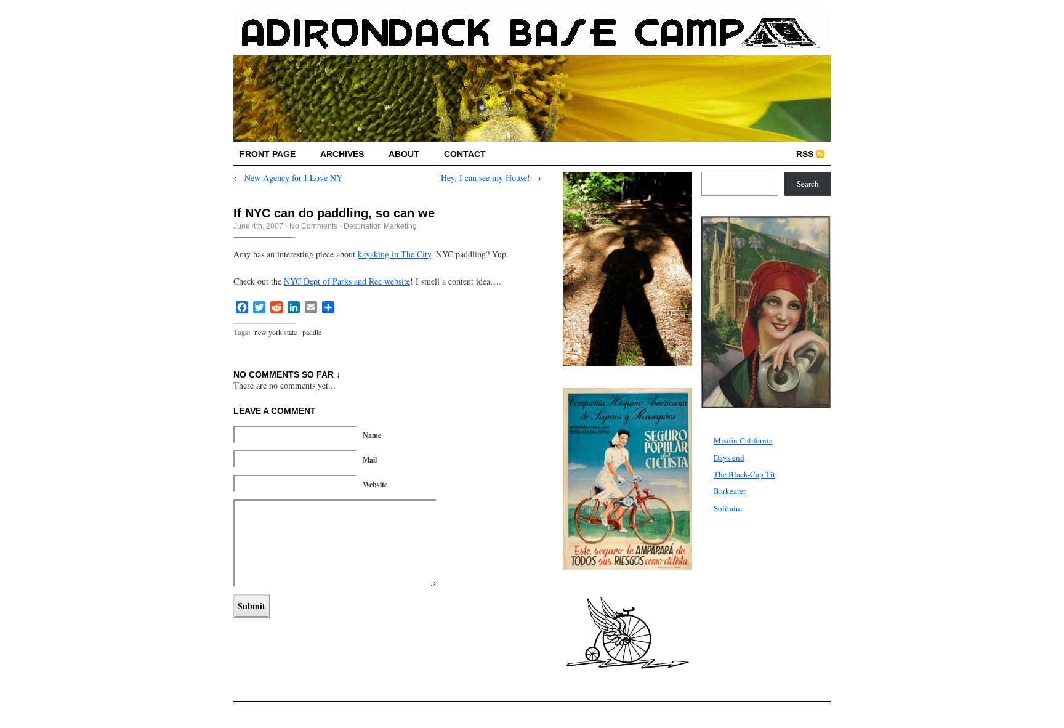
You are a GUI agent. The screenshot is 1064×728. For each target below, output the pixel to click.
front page (268, 154)
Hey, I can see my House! (485, 178)
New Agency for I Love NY (293, 178)
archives (342, 154)
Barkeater (730, 490)
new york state (275, 332)
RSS (804, 154)
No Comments (313, 226)
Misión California (743, 440)
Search (808, 183)
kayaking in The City (394, 254)
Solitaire (728, 508)
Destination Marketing (380, 226)
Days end (729, 457)
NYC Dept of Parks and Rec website (347, 281)
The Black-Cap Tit (744, 474)
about (404, 154)
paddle (311, 332)
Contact (465, 154)
